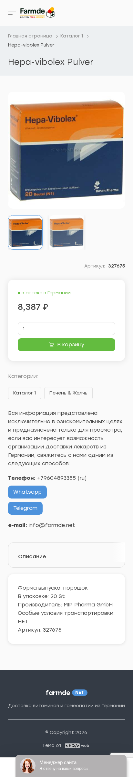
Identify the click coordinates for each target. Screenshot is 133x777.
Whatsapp (27, 492)
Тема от (52, 745)
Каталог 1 (24, 393)
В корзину (70, 344)
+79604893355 (56, 478)
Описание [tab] (32, 556)
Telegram (25, 508)
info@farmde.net (52, 525)
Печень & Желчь (68, 393)
